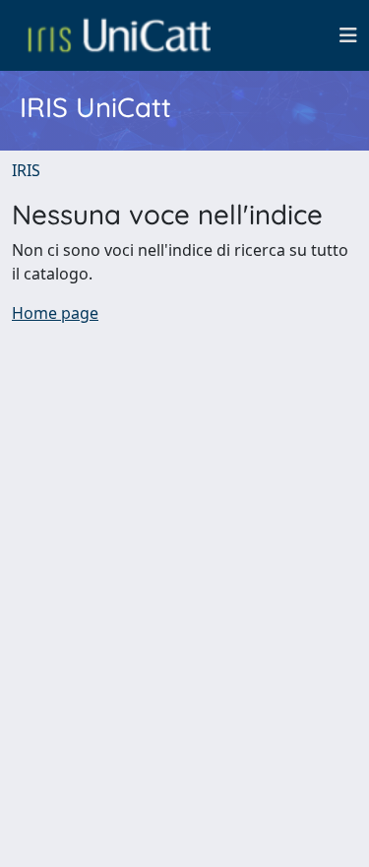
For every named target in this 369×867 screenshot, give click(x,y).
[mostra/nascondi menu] (348, 35)
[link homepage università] (119, 35)
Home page (55, 313)
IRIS (26, 170)
